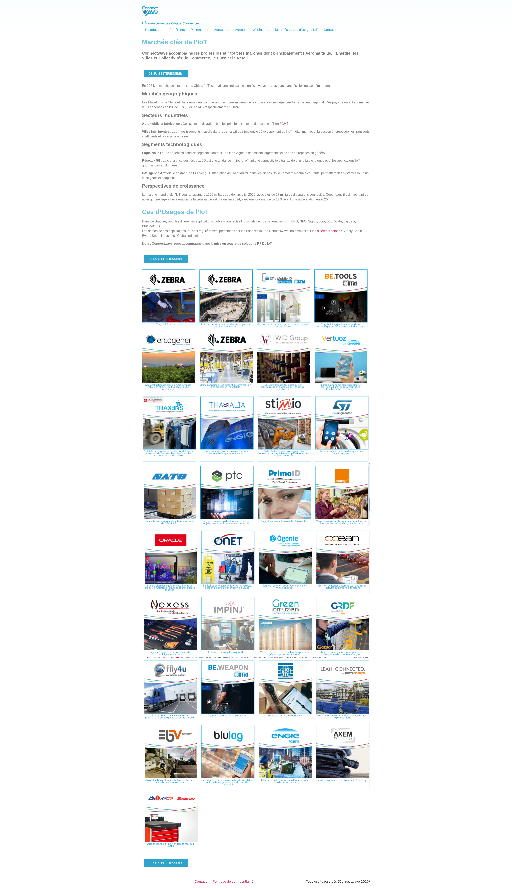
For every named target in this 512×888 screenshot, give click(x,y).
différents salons (328, 231)
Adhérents (177, 30)
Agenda (241, 30)
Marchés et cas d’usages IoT (296, 30)
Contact (330, 30)
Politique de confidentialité (233, 881)
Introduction (154, 30)
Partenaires (199, 30)
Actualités (221, 30)
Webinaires (261, 30)
